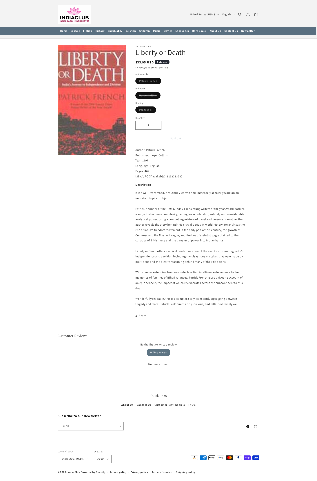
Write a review (158, 352)
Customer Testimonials (169, 405)
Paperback (147, 110)
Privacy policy (139, 472)
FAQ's (192, 405)
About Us (127, 405)
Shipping (140, 67)
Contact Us (144, 405)
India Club (74, 472)
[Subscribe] (119, 426)
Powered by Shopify (93, 472)
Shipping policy (186, 472)
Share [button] (142, 315)
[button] (75, 31)
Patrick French (150, 81)
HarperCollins (150, 96)
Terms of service (162, 472)
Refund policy (118, 472)
